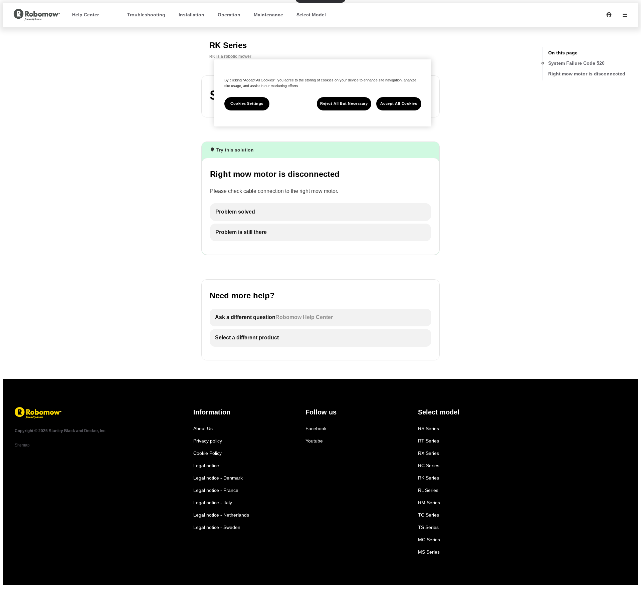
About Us (203, 428)
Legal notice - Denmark (218, 478)
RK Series (428, 478)
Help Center (85, 14)
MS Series (429, 552)
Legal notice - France (215, 490)
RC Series (428, 465)
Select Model (311, 14)
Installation (191, 14)
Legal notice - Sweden (216, 527)
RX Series (428, 453)
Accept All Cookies (398, 103)
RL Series (428, 490)
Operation (229, 14)
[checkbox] (320, 212)
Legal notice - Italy (212, 502)
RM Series (429, 502)
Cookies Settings (246, 103)
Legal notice (206, 465)
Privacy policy (207, 440)
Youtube (314, 440)
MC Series (429, 539)
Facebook (316, 428)
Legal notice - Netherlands (221, 515)
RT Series (428, 440)
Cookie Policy (207, 453)
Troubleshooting (146, 14)
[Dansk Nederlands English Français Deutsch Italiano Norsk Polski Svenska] (609, 15)
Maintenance (268, 14)
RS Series (428, 428)
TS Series (428, 527)
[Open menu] (625, 15)
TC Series (428, 515)
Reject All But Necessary (344, 103)
